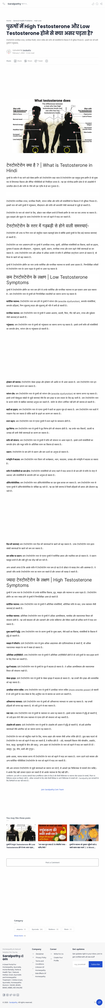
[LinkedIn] (17, 995)
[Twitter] (10, 995)
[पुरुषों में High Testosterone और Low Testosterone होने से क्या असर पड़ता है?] (20, 833)
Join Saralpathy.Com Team (52, 789)
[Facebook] (4, 995)
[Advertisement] (52, 77)
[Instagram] (7, 995)
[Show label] (20, 935)
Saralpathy (14, 3)
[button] (93, 4)
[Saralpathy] (27, 50)
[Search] (97, 4)
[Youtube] (14, 995)
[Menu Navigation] (4, 4)
